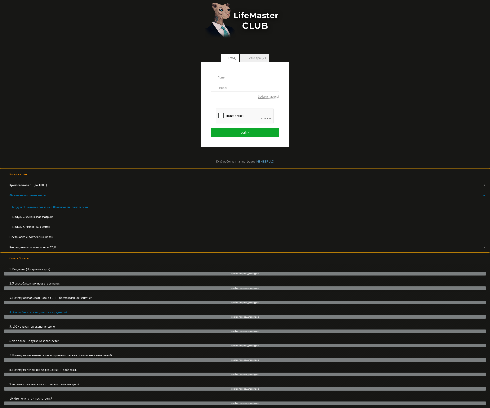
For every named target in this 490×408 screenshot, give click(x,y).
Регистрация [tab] (256, 58)
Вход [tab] (231, 58)
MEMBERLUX (265, 161)
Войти (245, 132)
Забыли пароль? (268, 96)
